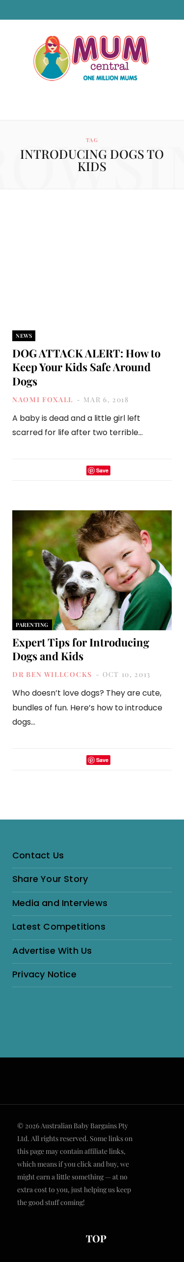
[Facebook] (63, 470)
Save (102, 470)
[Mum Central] (92, 59)
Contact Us (38, 855)
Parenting (32, 624)
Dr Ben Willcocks (52, 674)
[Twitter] (76, 470)
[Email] (120, 470)
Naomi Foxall (42, 399)
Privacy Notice (44, 974)
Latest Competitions (58, 926)
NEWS (24, 335)
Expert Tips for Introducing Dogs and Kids (80, 649)
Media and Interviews (59, 903)
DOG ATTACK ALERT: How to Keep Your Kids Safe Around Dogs (86, 367)
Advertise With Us (52, 950)
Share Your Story (50, 879)
